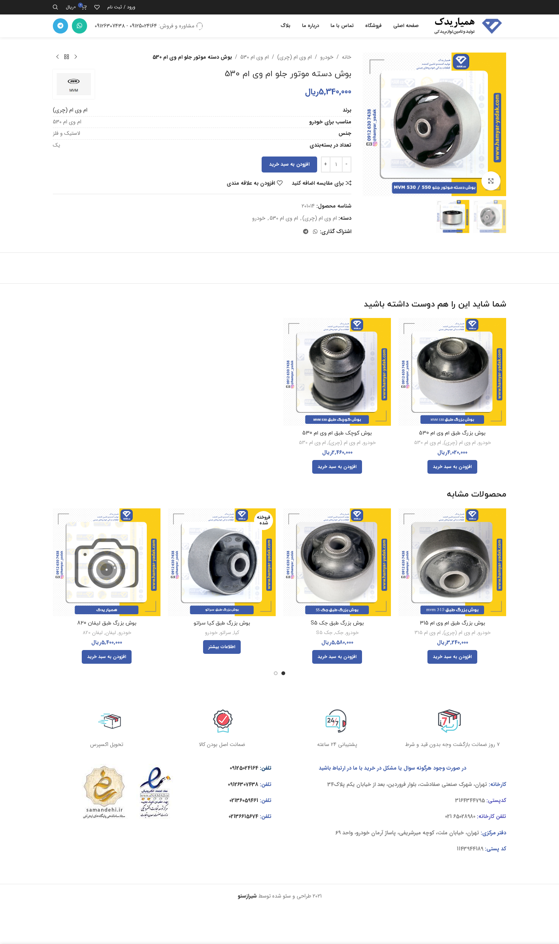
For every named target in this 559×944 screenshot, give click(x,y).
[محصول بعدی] (57, 57)
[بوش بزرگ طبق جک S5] (337, 562)
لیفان (110, 633)
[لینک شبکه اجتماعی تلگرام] (60, 26)
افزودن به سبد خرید (289, 164)
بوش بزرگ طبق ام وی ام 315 (452, 623)
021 (448, 816)
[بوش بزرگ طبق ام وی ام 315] (452, 562)
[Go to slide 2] (276, 673)
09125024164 (244, 768)
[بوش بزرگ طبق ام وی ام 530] (452, 372)
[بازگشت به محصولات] (66, 57)
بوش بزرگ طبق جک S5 (337, 623)
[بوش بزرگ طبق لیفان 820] (106, 562)
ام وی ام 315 (427, 633)
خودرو (326, 57)
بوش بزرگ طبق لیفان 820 (107, 623)
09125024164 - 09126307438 (126, 26)
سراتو (225, 633)
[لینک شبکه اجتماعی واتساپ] (79, 26)
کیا (236, 633)
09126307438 (243, 784)
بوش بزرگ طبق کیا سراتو (222, 623)
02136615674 (243, 816)
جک (339, 633)
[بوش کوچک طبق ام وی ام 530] (337, 372)
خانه (346, 57)
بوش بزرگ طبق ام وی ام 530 (452, 433)
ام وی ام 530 (254, 57)
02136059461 (243, 800)
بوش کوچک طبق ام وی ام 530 (337, 433)
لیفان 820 (93, 633)
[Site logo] (466, 25)
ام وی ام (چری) (294, 57)
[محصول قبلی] (75, 57)
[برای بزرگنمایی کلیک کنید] (490, 180)
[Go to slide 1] (283, 673)
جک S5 (324, 633)
